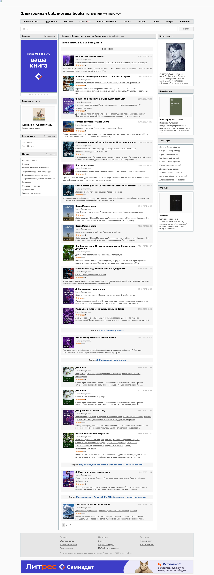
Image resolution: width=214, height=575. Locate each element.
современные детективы (86, 295)
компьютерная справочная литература (104, 374)
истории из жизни (114, 192)
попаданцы (122, 128)
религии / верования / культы (121, 171)
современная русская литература (36, 171)
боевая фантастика (84, 128)
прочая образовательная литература (112, 478)
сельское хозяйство (112, 232)
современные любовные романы (36, 175)
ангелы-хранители (83, 446)
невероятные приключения (105, 420)
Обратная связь (67, 541)
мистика (133, 511)
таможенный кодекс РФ (130, 105)
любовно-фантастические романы (90, 192)
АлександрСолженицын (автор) (173, 176)
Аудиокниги (51, 21)
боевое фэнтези (114, 417)
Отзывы (127, 21)
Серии (156, 21)
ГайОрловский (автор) (169, 158)
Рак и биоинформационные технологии (95, 338)
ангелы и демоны (84, 420)
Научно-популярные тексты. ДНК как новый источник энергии (111, 465)
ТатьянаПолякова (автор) (170, 172)
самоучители (81, 275)
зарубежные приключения (87, 212)
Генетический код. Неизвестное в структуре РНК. (100, 268)
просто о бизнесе (137, 478)
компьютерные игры (131, 374)
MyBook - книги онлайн (108, 548)
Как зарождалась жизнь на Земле (92, 504)
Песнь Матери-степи (86, 206)
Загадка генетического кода (89, 56)
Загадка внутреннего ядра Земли (92, 122)
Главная (65, 36)
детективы (26, 182)
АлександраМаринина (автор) (172, 180)
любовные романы (30, 160)
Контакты (185, 21)
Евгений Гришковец (168, 219)
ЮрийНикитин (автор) (168, 154)
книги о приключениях (31, 193)
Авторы (142, 21)
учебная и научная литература (35, 168)
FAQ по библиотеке (68, 544)
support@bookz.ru (104, 553)
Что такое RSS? (147, 544)
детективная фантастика (86, 511)
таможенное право (83, 108)
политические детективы (111, 212)
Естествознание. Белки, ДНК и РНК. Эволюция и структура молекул (111, 497)
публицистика (81, 481)
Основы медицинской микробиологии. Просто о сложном (105, 142)
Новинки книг (31, 21)
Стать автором (66, 548)
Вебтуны (68, 21)
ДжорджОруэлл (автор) (169, 147)
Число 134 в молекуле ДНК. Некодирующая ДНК (100, 99)
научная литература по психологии (91, 151)
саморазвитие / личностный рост (121, 148)
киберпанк (101, 417)
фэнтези (25, 164)
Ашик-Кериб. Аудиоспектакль (37, 125)
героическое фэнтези (116, 443)
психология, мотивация (85, 449)
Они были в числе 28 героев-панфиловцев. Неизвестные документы (105, 247)
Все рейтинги (49, 136)
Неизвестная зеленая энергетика (92, 433)
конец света (132, 443)
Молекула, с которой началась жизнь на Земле (99, 309)
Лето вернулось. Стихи (171, 119)
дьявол (127, 446)
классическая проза (30, 128)
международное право (108, 105)
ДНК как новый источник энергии (92, 472)
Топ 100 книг (27, 142)
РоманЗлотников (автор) (170, 165)
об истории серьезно (31, 186)
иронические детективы (109, 295)
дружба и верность (126, 420)
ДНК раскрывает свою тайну (90, 289)
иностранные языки (97, 275)
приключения (28, 189)
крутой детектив (128, 295)
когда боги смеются (114, 446)
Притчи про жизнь (84, 165)
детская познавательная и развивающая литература (98, 255)
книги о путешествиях (85, 478)
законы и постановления (86, 105)
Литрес (101, 541)
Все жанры (50, 154)
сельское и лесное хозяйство (88, 232)
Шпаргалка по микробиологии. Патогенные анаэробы (103, 76)
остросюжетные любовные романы (121, 62)
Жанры (169, 21)
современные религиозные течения (91, 171)
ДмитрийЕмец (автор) (168, 169)
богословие (140, 171)
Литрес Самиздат (106, 544)
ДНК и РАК (80, 367)
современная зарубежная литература (38, 179)
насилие (147, 417)
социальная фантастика (129, 83)
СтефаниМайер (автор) (169, 151)
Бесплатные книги (106, 21)
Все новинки (49, 36)
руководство (81, 377)
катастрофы (98, 446)
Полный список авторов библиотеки (88, 36)
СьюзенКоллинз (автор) (169, 162)
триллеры (142, 62)
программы (80, 374)
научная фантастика (84, 83)
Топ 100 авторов (29, 146)
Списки (83, 21)
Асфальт (163, 215)
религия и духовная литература (89, 440)
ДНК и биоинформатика (111, 330)
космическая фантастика (106, 83)
